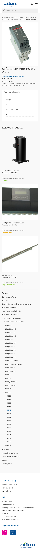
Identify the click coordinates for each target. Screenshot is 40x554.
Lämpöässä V (10, 347)
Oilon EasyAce (10, 368)
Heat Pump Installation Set (11, 311)
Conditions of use (8, 505)
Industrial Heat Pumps (10, 453)
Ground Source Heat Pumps (19, 84)
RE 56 (9, 421)
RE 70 (9, 428)
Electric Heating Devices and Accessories (16, 304)
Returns (5, 513)
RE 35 (9, 403)
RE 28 (9, 396)
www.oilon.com (7, 491)
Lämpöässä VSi (10, 357)
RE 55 (9, 417)
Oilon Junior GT (10, 385)
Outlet (4, 460)
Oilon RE (10, 20)
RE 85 (22, 86)
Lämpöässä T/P (10, 343)
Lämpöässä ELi (10, 329)
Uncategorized (7, 464)
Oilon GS (8, 375)
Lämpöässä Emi (10, 333)
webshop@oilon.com (9, 485)
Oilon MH (8, 389)
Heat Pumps (6, 450)
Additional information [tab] (12, 92)
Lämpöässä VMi (10, 350)
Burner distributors (9, 516)
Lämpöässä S (10, 340)
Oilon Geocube (10, 371)
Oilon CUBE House (11, 361)
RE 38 (9, 406)
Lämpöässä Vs (10, 354)
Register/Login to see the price (13, 76)
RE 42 (16, 20)
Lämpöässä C (10, 325)
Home (4, 17)
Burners (5, 300)
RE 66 (9, 424)
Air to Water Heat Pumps (12, 318)
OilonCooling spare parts (11, 457)
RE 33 (9, 399)
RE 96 (9, 442)
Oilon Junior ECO (11, 382)
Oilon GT (8, 378)
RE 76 (9, 431)
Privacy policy (7, 501)
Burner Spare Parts (9, 297)
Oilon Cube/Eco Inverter (13, 364)
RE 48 (9, 414)
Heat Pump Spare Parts (14, 17)
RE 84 (9, 435)
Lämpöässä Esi (10, 336)
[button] (34, 26)
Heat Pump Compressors (11, 307)
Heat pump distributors (10, 520)
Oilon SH (8, 446)
